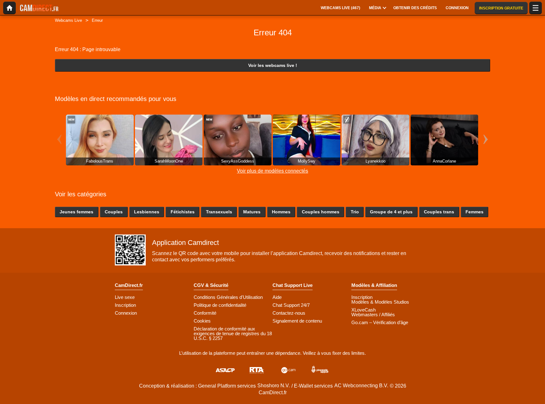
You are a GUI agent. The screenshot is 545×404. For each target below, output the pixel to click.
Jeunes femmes (76, 211)
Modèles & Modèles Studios (380, 302)
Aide (277, 297)
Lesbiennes (146, 211)
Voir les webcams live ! (272, 65)
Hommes (281, 211)
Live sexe (125, 297)
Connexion (126, 313)
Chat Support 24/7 (291, 305)
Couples (114, 211)
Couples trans (439, 211)
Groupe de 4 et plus (391, 211)
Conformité (205, 313)
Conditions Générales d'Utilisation (228, 297)
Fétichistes (183, 211)
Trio (355, 211)
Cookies (202, 321)
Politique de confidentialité (220, 305)
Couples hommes (320, 211)
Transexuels (219, 211)
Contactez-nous (288, 313)
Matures (252, 211)
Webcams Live (68, 20)
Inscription (125, 305)
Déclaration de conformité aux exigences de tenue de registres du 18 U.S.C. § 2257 (233, 333)
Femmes (474, 211)
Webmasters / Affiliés (373, 314)
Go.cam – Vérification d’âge (379, 322)
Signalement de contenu (297, 321)
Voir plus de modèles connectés (272, 171)
